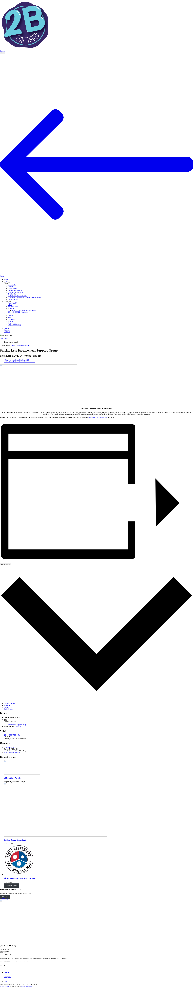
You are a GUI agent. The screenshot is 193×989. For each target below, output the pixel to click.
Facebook (7, 328)
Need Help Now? (13, 303)
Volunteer (11, 321)
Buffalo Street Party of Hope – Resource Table (19, 362)
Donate (2, 51)
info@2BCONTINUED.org (98, 417)
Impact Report (12, 288)
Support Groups (13, 306)
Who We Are (12, 285)
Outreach (18, 726)
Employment (12, 323)
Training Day (12, 294)
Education (11, 308)
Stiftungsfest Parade (12, 778)
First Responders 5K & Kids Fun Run (19, 878)
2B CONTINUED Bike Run (17, 296)
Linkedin (7, 332)
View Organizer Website (12, 752)
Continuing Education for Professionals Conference (24, 297)
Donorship (11, 319)
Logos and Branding (14, 325)
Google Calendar (9, 703)
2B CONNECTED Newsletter (18, 312)
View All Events (11, 885)
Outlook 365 (8, 707)
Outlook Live (8, 709)
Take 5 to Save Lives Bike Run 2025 (16, 360)
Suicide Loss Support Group (17, 725)
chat (64, 958)
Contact (6, 281)
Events (6, 279)
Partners (10, 287)
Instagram (7, 330)
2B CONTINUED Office (12, 735)
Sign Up (5, 897)
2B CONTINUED (10, 747)
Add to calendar (5, 564)
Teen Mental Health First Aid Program (24, 310)
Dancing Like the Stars (15, 292)
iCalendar (7, 705)
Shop (9, 317)
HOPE (10, 305)
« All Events (4, 338)
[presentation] (22, 774)
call (60, 958)
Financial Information (15, 290)
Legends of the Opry (14, 299)
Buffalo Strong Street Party (15, 840)
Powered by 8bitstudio (26, 986)
